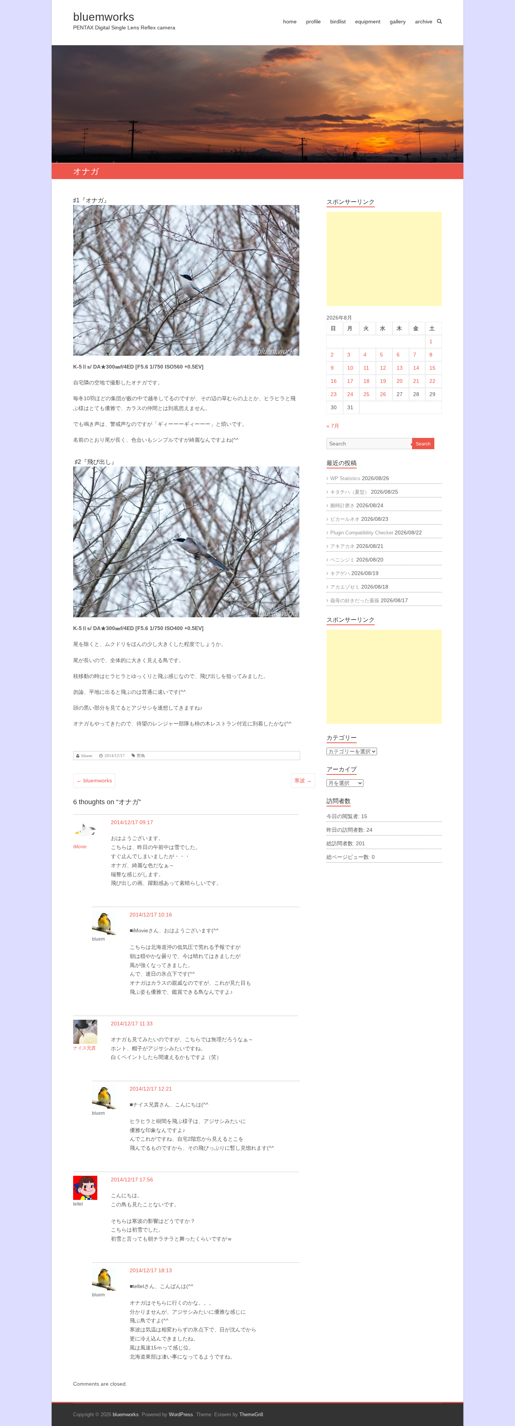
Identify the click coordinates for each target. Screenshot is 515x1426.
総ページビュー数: (349, 857)
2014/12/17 (114, 756)
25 (366, 394)
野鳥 (141, 756)
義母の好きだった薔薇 (354, 600)
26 (383, 394)
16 (334, 381)
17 (350, 381)
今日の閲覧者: (343, 816)
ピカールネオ (345, 519)
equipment (367, 21)
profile (313, 21)
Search (423, 444)
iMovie (80, 846)
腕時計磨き (342, 505)
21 (416, 381)
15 (432, 368)
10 (350, 368)
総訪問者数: (341, 843)
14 (416, 368)
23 (334, 394)
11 (366, 368)
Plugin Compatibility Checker (361, 533)
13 (400, 368)
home (290, 21)
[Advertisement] (384, 259)
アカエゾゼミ (345, 587)
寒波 (303, 780)
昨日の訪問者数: (346, 830)
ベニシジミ (342, 560)
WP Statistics (345, 478)
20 (400, 381)
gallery (398, 21)
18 (366, 381)
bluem (86, 756)
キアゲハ (340, 573)
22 (432, 381)
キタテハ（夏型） (349, 492)
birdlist (338, 21)
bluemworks (103, 17)
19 (383, 381)
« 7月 (332, 426)
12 (383, 368)
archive (423, 21)
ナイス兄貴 (84, 1048)
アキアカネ (342, 546)
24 (350, 394)
